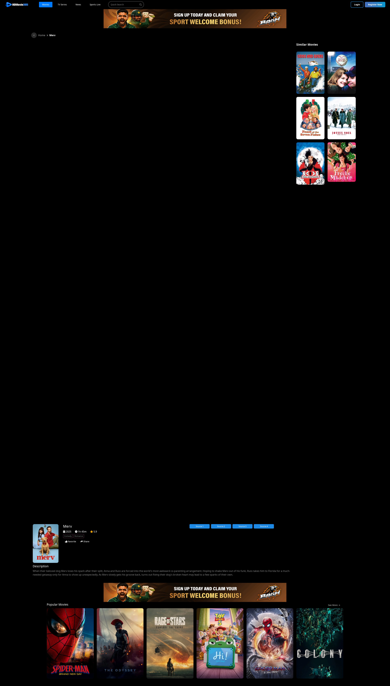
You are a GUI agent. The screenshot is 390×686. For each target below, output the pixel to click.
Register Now (375, 4)
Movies (45, 4)
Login (357, 4)
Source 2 (221, 526)
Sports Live (95, 4)
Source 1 (200, 526)
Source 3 (242, 526)
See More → (334, 605)
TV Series (62, 4)
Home (41, 35)
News (78, 4)
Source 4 (264, 526)
